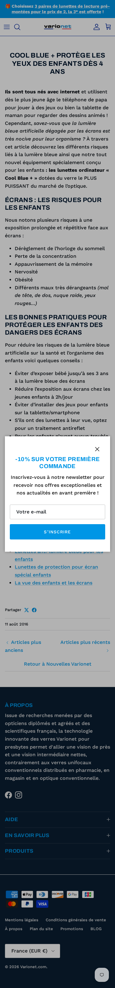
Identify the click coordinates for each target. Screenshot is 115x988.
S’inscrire (57, 531)
